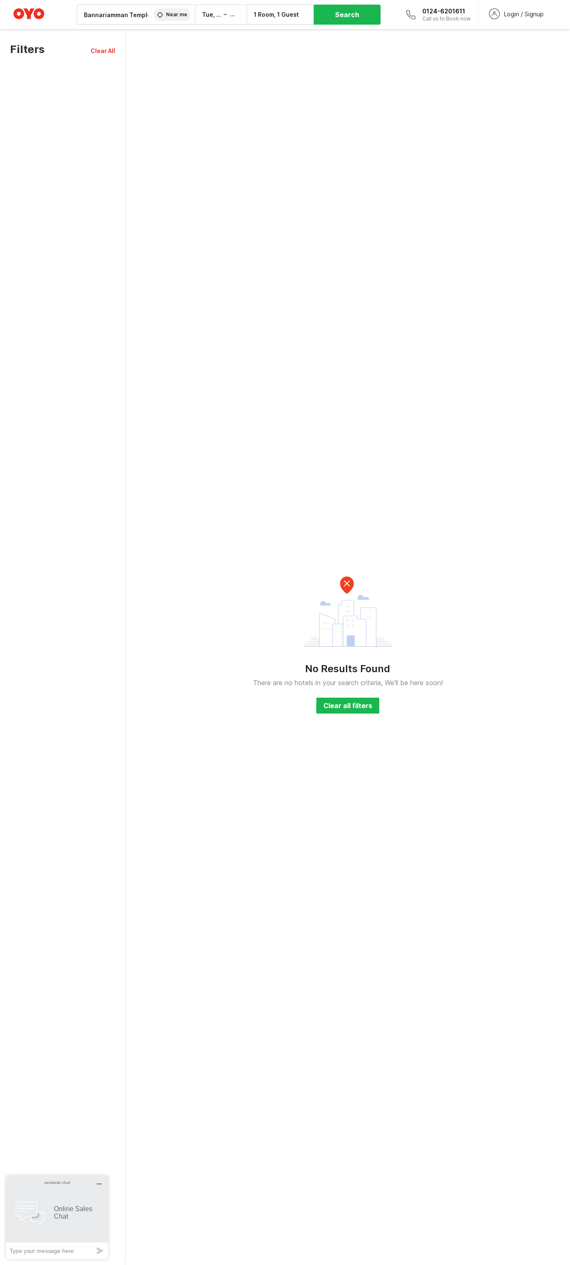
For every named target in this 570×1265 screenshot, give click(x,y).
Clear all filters (347, 705)
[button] (103, 51)
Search (347, 14)
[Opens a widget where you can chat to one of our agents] (57, 1217)
